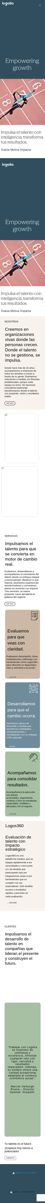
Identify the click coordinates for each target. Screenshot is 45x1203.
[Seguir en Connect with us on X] (11, 1167)
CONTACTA (10, 1158)
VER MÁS (10, 403)
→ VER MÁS (12, 677)
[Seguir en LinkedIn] (21, 1167)
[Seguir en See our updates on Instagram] (16, 1167)
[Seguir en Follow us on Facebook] (6, 1167)
